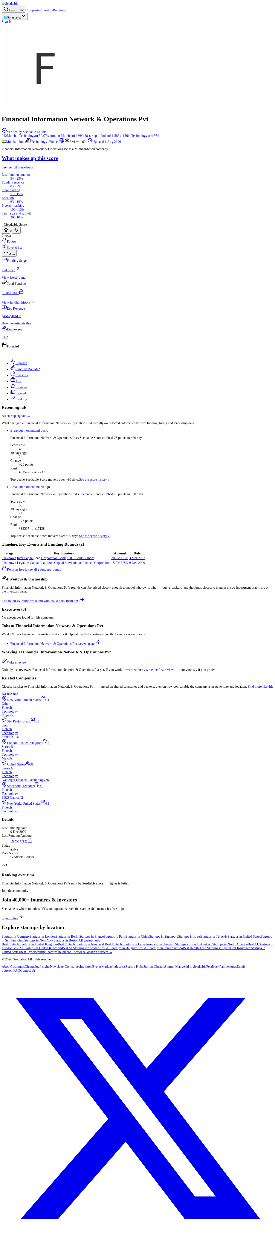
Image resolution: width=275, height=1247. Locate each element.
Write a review (17, 662)
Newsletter (57, 966)
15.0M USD (119, 563)
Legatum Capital (28, 563)
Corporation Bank (53, 558)
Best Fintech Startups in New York (81, 944)
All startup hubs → (91, 940)
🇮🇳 (4, 142)
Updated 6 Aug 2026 (106, 142)
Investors (47, 10)
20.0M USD (119, 558)
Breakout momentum (24, 430)
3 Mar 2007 (137, 558)
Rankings (59, 10)
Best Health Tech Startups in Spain (206, 948)
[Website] (61, 142)
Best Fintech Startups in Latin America (131, 944)
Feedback (212, 966)
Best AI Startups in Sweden (80, 948)
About (6, 966)
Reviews (21, 387)
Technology (39, 142)
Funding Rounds (27, 369)
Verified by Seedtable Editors (26, 132)
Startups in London (43, 936)
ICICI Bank (75, 558)
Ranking (21, 399)
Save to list (14, 247)
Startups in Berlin (67, 936)
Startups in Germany (16, 936)
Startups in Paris (115, 936)
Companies (33, 10)
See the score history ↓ (94, 479)
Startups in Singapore (163, 936)
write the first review (160, 669)
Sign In (7, 21)
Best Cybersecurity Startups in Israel (44, 952)
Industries (118, 966)
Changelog (32, 966)
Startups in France (91, 936)
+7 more (88, 558)
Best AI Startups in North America (224, 944)
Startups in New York (38, 940)
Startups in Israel (189, 936)
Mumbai (11, 142)
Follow (12, 241)
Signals (21, 363)
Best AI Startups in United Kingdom (37, 948)
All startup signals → (16, 416)
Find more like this (260, 686)
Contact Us (27, 970)
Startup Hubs (134, 966)
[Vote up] (6, 230)
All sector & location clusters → (90, 952)
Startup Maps (174, 966)
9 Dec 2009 (137, 563)
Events (96, 966)
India (22, 142)
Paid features (228, 966)
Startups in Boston (65, 940)
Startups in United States (244, 936)
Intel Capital (25, 558)
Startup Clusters (154, 966)
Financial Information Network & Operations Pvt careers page (52, 643)
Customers (17, 966)
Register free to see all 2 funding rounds (34, 569)
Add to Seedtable (194, 966)
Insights (45, 966)
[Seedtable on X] (137, 1243)
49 (3, 224)
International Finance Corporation (87, 563)
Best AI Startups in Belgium (118, 948)
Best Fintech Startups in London (179, 944)
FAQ (16, 970)
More (12, 254)
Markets (106, 966)
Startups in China (137, 936)
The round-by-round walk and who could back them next (40, 601)
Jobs (18, 381)
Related (20, 393)
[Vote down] (16, 230)
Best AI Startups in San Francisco (160, 948)
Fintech (54, 142)
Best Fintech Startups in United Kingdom (30, 944)
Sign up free (10, 918)
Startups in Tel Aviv (214, 936)
